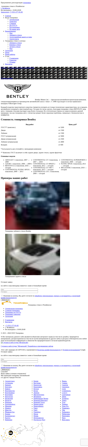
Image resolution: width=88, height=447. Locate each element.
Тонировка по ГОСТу (13, 312)
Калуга (7, 418)
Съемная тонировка (12, 310)
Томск (64, 400)
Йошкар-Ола (9, 412)
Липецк (36, 393)
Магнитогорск (39, 395)
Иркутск (8, 410)
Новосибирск (38, 406)
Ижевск (8, 408)
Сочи (64, 389)
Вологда (8, 400)
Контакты (8, 64)
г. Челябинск (5, 8)
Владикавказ (9, 393)
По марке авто (14, 29)
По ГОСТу (13, 25)
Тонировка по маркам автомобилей (21, 68)
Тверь (64, 396)
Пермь (36, 416)
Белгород (8, 387)
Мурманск (37, 396)
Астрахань (9, 383)
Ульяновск (66, 408)
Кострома (37, 383)
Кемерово (8, 420)
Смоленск (65, 387)
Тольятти (65, 398)
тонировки (27, 3)
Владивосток (10, 391)
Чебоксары (66, 414)
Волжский (9, 398)
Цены (7, 52)
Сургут (64, 393)
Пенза (36, 414)
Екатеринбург (10, 404)
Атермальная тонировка (14, 308)
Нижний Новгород (41, 400)
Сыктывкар (66, 395)
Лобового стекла (15, 35)
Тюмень (65, 404)
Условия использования (71, 350)
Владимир (9, 395)
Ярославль (66, 420)
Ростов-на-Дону (39, 420)
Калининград (10, 416)
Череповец (66, 416)
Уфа (63, 410)
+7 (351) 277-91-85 (16, 12)
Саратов (65, 385)
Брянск (7, 389)
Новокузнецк (38, 404)
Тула (63, 402)
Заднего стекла (14, 47)
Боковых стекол (15, 45)
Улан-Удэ (65, 406)
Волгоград (9, 396)
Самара (64, 383)
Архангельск (10, 381)
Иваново (8, 406)
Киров (36, 381)
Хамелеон (13, 21)
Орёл (35, 410)
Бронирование (10, 31)
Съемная (12, 23)
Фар (10, 33)
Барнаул (8, 385)
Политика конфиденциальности (49, 350)
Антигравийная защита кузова (20, 37)
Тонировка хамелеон (12, 314)
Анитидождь (14, 39)
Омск (36, 408)
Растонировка (14, 27)
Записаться (5, 12)
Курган (36, 389)
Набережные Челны (41, 398)
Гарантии (12, 60)
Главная (8, 16)
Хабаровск (66, 412)
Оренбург (37, 412)
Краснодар (37, 385)
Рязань (64, 381)
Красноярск (38, 387)
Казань (7, 414)
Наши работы (10, 54)
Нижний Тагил (39, 402)
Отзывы (12, 62)
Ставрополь (66, 391)
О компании (13, 58)
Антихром (9, 50)
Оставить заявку (7, 78)
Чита (63, 418)
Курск (36, 391)
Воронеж (8, 402)
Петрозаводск (39, 418)
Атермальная (14, 20)
